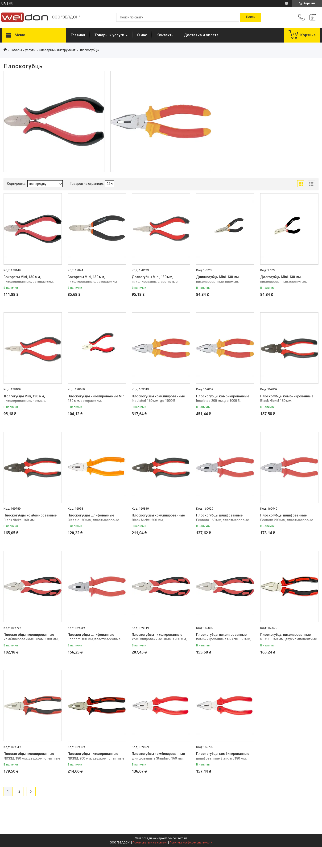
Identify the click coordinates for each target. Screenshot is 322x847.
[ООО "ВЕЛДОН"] (24, 17)
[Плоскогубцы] (160, 121)
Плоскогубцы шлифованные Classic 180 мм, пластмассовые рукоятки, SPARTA (93, 519)
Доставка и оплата (201, 35)
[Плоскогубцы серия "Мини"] (54, 121)
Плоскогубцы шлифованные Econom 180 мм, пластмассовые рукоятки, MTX (94, 639)
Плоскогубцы (161, 88)
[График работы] (313, 17)
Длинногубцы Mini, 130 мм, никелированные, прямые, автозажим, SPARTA (217, 281)
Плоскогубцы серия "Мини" (54, 88)
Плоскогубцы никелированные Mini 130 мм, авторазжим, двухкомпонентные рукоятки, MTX (96, 400)
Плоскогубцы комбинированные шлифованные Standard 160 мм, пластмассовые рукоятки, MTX (158, 758)
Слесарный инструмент (57, 50)
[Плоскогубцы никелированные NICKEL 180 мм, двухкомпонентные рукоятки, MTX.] (33, 705)
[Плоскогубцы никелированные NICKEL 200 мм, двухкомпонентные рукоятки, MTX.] (97, 705)
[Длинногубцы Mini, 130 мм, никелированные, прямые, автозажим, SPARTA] (225, 229)
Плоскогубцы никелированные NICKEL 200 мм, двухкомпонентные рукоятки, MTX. (96, 758)
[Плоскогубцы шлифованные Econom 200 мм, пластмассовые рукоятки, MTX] (289, 467)
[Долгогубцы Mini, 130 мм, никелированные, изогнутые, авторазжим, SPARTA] (289, 229)
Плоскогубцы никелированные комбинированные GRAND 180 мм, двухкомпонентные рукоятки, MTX (31, 639)
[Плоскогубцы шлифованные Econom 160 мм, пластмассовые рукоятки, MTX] (225, 467)
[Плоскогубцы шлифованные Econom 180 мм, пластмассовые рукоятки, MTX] (97, 586)
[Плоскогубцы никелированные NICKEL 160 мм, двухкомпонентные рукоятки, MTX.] (289, 586)
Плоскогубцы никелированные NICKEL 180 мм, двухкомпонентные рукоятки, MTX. (32, 758)
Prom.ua (182, 838)
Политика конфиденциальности (190, 842)
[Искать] (250, 17)
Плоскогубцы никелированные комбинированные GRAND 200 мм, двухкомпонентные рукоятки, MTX (159, 639)
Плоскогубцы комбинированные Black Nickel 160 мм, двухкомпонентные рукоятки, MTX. (32, 519)
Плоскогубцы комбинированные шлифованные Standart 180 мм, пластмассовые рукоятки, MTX (222, 758)
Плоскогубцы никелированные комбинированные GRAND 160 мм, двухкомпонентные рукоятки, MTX (224, 639)
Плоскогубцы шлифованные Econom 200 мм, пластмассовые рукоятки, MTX (286, 519)
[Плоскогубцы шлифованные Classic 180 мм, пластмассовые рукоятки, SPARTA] (97, 467)
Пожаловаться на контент (149, 842)
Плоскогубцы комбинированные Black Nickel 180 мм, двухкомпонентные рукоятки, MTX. (288, 400)
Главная (78, 35)
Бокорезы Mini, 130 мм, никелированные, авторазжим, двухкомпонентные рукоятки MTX (31, 281)
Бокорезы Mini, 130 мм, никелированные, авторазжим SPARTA (92, 281)
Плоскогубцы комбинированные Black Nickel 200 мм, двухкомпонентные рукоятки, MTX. (160, 519)
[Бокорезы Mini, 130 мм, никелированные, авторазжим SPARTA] (97, 229)
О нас (142, 35)
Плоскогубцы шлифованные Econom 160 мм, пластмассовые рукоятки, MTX (222, 519)
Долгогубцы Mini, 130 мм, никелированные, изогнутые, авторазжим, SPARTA (283, 281)
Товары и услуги (109, 35)
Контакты (165, 35)
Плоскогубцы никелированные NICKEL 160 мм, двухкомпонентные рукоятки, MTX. (288, 639)
